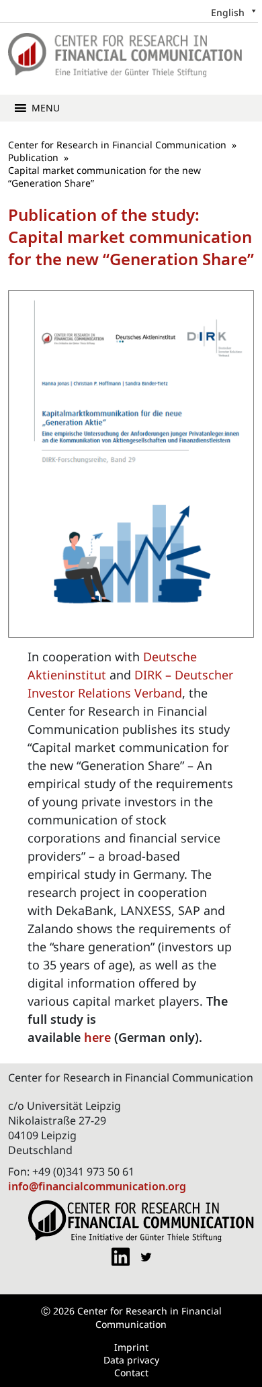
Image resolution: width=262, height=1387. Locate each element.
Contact (131, 1372)
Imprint (131, 1347)
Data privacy (131, 1359)
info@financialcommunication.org (97, 1186)
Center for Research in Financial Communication (117, 144)
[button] (46, 108)
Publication (33, 157)
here (97, 1037)
